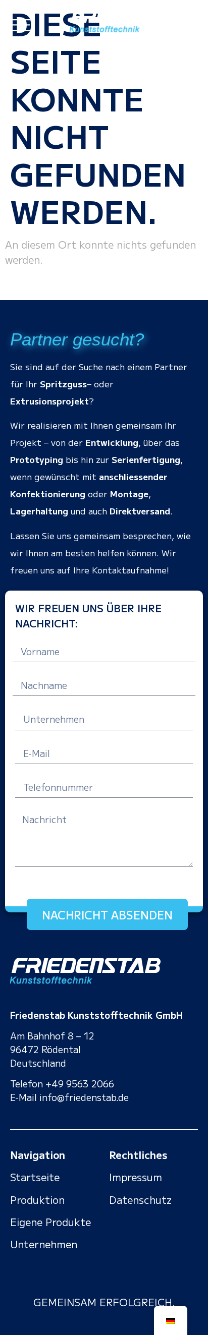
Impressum (135, 1177)
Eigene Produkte (50, 1221)
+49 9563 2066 (79, 1083)
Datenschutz (140, 1199)
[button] (20, 23)
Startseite (35, 1177)
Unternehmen (43, 1244)
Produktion (37, 1199)
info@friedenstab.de (84, 1097)
